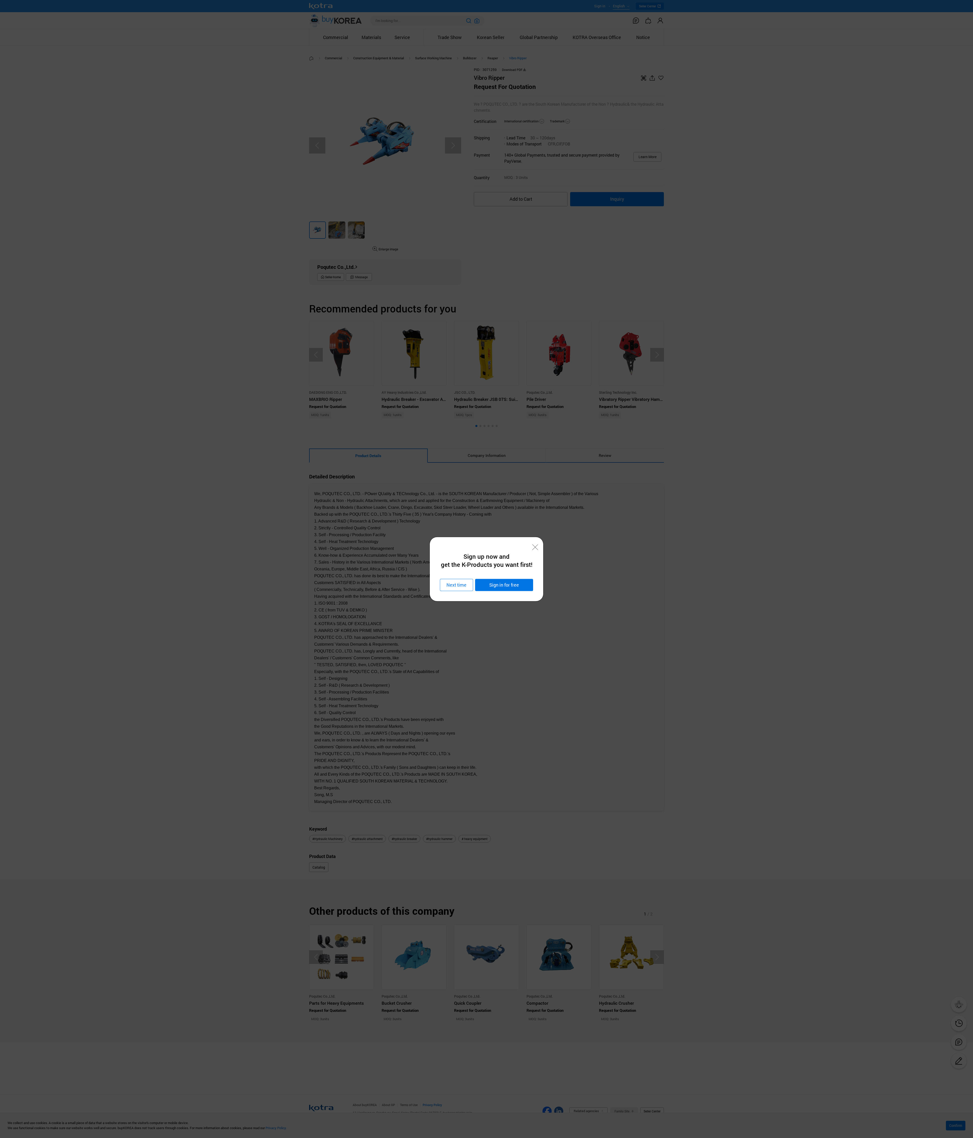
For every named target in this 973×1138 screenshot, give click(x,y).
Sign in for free (504, 585)
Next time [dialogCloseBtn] (456, 585)
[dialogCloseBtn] (535, 547)
